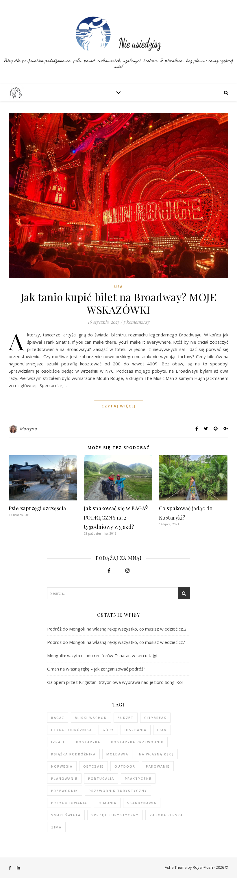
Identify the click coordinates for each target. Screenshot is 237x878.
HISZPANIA (136, 730)
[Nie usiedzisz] (118, 42)
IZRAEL (58, 742)
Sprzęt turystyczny (115, 815)
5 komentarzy (136, 322)
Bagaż (57, 717)
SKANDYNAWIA (141, 803)
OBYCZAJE (93, 766)
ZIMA (56, 827)
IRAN (162, 730)
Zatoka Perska (166, 815)
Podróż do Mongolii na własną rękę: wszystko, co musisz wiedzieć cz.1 (116, 642)
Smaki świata (66, 815)
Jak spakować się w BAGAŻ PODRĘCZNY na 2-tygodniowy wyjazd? (116, 517)
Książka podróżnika (73, 754)
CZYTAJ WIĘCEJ (118, 406)
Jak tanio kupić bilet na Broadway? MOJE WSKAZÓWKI (118, 303)
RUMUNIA (107, 803)
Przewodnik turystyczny (118, 790)
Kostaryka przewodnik (137, 742)
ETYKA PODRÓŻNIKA (71, 730)
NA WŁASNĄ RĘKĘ (156, 754)
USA (118, 286)
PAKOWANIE (158, 766)
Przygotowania (69, 803)
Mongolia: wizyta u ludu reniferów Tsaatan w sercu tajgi (102, 655)
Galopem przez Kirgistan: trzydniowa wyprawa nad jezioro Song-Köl (115, 682)
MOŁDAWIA (117, 754)
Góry (108, 730)
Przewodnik (64, 790)
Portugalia (101, 778)
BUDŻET (126, 717)
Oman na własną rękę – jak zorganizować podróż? (96, 669)
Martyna (28, 428)
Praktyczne (138, 778)
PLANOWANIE (64, 778)
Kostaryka (88, 742)
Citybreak (155, 717)
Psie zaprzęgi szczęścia (37, 508)
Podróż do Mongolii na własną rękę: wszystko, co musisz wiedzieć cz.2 (116, 629)
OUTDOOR (124, 766)
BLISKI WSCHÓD (91, 717)
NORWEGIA (62, 766)
